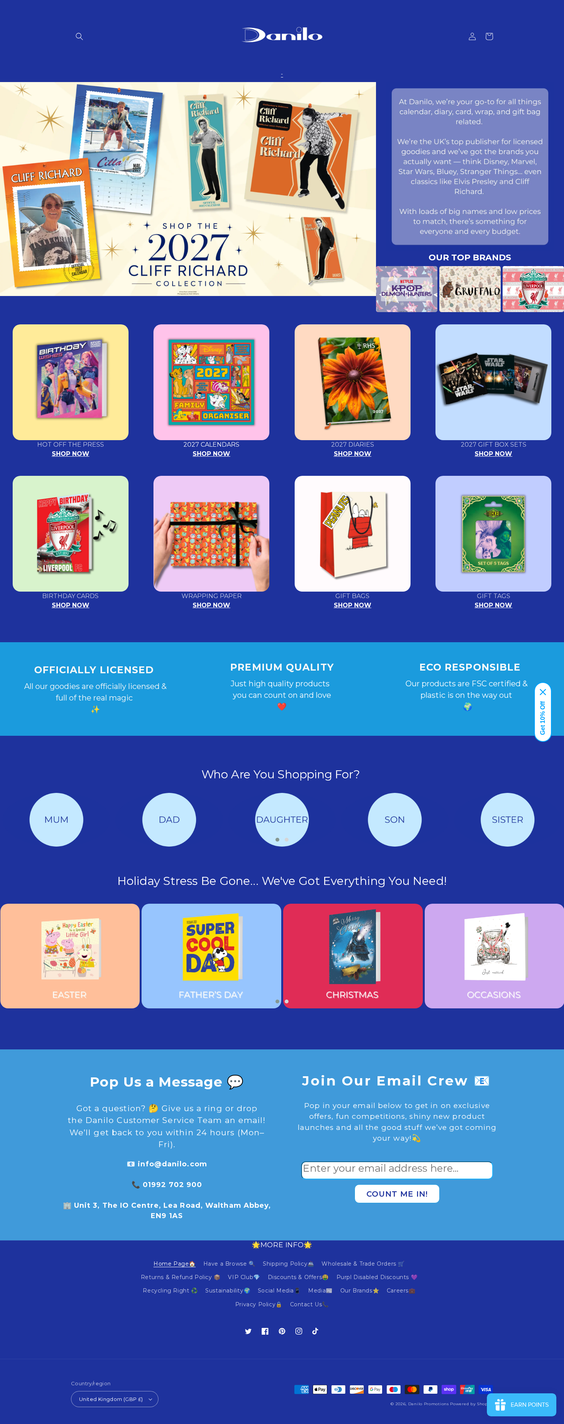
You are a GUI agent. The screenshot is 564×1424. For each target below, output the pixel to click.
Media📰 (320, 1290)
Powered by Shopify (471, 1403)
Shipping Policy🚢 (288, 1263)
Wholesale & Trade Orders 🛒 (363, 1263)
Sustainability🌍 (227, 1290)
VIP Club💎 (244, 1277)
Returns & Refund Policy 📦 (181, 1277)
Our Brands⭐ (359, 1290)
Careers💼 (401, 1290)
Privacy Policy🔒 (258, 1304)
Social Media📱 (279, 1290)
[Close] (543, 692)
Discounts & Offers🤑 (298, 1277)
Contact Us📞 (309, 1304)
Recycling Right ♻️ (170, 1290)
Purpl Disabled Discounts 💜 (377, 1277)
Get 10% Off (542, 718)
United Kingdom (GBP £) (111, 1399)
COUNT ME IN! (397, 1194)
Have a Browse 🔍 (229, 1263)
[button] (79, 36)
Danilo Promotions (428, 1403)
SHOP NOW (70, 453)
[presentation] (364, 289)
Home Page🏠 (174, 1263)
